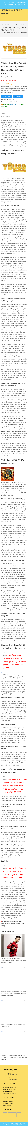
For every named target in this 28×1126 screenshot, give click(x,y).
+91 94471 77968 (9, 2)
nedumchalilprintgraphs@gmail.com (15, 4)
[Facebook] (5, 1114)
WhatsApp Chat (12, 1093)
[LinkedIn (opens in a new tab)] (15, 6)
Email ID (5, 1093)
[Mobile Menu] (26, 18)
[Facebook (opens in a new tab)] (11, 6)
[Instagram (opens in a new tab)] (13, 6)
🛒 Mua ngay (6, 96)
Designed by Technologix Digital (14, 1124)
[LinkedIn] (14, 1114)
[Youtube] (19, 1114)
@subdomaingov (13, 921)
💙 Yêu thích (18, 96)
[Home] (1, 32)
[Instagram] (10, 1114)
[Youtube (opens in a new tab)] (17, 6)
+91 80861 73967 (21, 2)
